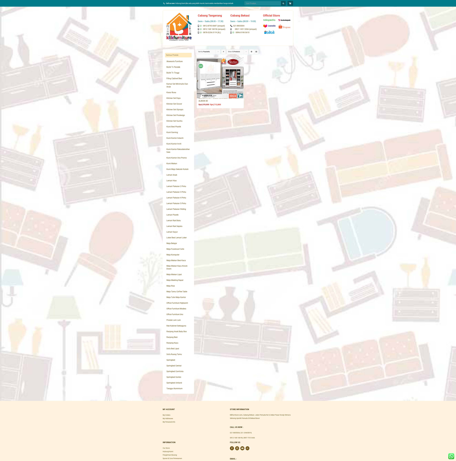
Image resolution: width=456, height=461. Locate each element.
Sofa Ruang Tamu (174, 354)
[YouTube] (242, 448)
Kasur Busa (171, 92)
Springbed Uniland (174, 383)
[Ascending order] (223, 51)
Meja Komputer (172, 255)
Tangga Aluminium (174, 388)
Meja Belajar (171, 243)
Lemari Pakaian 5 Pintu (176, 203)
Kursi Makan (171, 163)
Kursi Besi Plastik (173, 127)
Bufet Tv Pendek (173, 67)
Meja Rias (170, 286)
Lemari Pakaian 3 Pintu (176, 192)
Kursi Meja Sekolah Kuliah (177, 169)
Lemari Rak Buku (173, 220)
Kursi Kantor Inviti (173, 144)
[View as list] (256, 51)
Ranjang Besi (172, 337)
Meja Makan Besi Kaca (176, 260)
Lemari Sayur (172, 232)
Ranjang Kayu (172, 343)
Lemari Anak (171, 175)
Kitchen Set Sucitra (174, 121)
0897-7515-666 (249, 438)
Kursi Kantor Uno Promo (176, 158)
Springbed (170, 360)
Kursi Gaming (172, 132)
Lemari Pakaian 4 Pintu (176, 198)
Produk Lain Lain (173, 320)
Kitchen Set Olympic (174, 109)
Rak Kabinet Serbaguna (176, 326)
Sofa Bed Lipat (172, 348)
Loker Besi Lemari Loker (176, 237)
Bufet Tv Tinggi (172, 73)
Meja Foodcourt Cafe (175, 249)
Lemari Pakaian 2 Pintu (176, 186)
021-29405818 (246, 433)
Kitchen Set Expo (173, 98)
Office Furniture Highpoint (177, 303)
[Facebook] (232, 448)
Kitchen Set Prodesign (175, 115)
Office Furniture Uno (174, 314)
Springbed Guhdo (173, 377)
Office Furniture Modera (176, 309)
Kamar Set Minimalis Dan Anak (177, 85)
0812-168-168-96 (236, 438)
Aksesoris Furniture (174, 61)
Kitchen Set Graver (174, 104)
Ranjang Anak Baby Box (176, 331)
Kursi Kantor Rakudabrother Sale (178, 150)
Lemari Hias (171, 180)
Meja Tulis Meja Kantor (176, 297)
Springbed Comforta (174, 371)
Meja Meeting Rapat (174, 280)
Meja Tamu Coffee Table (176, 291)
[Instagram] (237, 448)
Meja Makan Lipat (174, 274)
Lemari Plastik (172, 215)
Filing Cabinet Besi (174, 78)
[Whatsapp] (247, 448)
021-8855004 (235, 433)
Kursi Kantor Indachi (174, 138)
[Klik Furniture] (179, 13)
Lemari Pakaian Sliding (176, 209)
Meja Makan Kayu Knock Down (176, 267)
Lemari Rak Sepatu (174, 226)
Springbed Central (173, 366)
